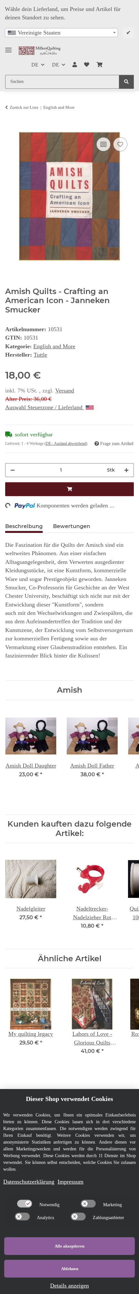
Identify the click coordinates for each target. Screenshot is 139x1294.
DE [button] (34, 64)
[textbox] (61, 32)
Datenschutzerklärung (28, 1181)
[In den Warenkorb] (10, 128)
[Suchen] (126, 82)
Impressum (70, 1181)
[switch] (24, 1203)
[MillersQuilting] (40, 50)
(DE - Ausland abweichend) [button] (66, 443)
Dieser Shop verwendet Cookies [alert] (69, 1098)
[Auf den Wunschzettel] (120, 144)
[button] (74, 64)
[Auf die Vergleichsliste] (103, 144)
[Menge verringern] (12, 470)
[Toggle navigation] (8, 47)
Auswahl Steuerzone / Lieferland (44, 407)
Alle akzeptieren (69, 1246)
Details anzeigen (69, 1285)
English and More (54, 346)
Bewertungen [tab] (71, 526)
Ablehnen (69, 1268)
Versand (64, 390)
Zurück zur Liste (24, 107)
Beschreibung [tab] (24, 526)
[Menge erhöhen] (126, 470)
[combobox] (61, 32)
